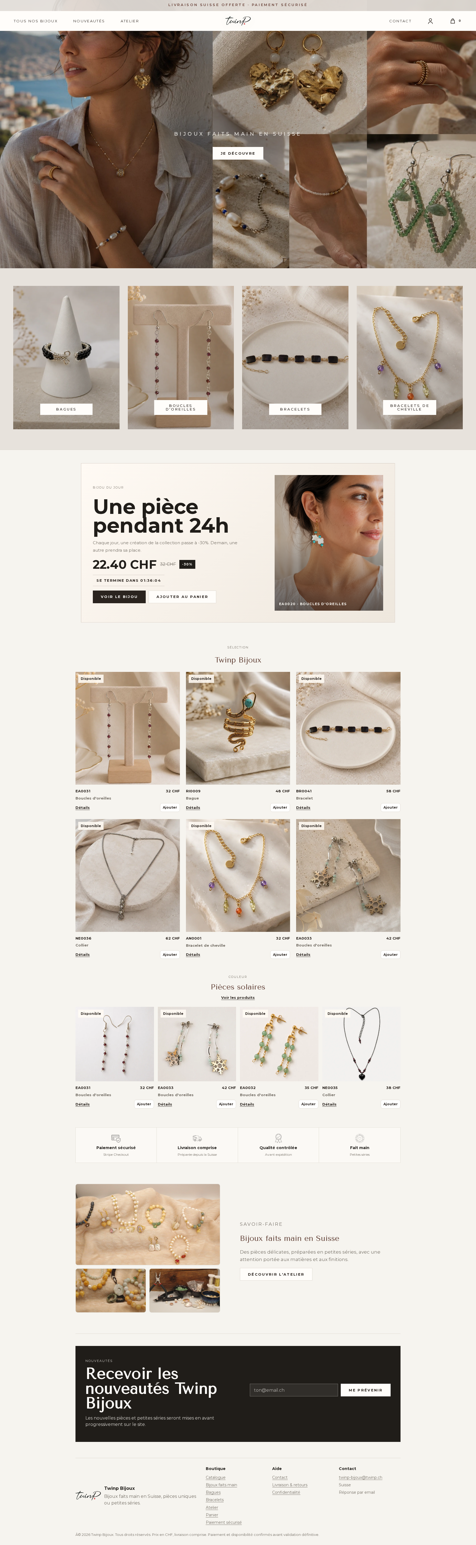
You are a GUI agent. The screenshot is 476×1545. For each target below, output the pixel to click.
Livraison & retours (289, 1484)
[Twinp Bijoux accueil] (238, 21)
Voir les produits (238, 997)
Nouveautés (89, 21)
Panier (212, 1514)
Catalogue (216, 1477)
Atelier (130, 21)
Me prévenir (366, 1390)
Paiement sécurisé (224, 1522)
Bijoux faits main (221, 1484)
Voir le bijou (119, 596)
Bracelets (215, 1499)
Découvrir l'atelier (276, 1274)
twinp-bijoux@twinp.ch (360, 1477)
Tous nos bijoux (36, 21)
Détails (82, 807)
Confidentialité (286, 1492)
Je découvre (238, 153)
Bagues (213, 1492)
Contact (400, 21)
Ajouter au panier (182, 596)
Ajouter (170, 807)
